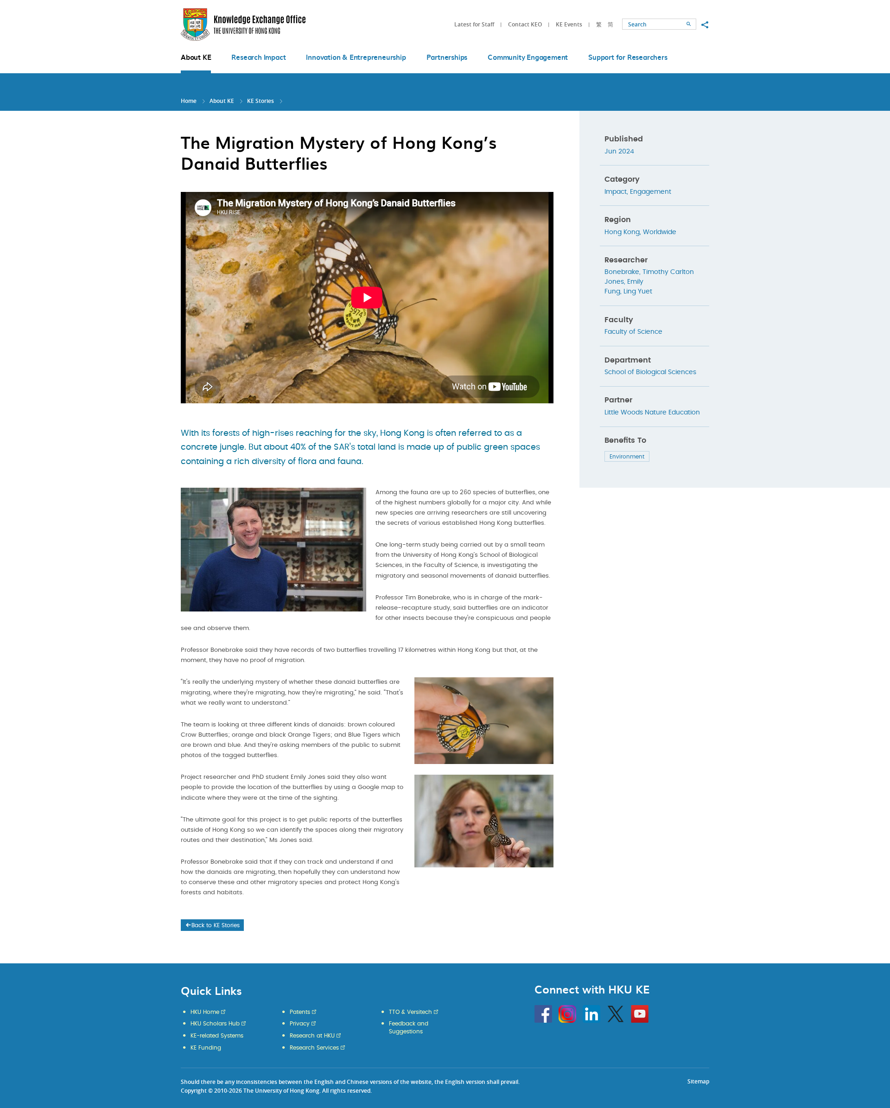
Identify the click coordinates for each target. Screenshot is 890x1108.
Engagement (650, 192)
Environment (627, 456)
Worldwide (659, 232)
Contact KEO (525, 24)
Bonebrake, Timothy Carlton (649, 272)
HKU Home (205, 1012)
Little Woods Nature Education (652, 412)
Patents (300, 1012)
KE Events (569, 24)
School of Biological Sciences (650, 372)
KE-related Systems (217, 1035)
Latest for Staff (474, 24)
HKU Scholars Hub (215, 1023)
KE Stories (260, 101)
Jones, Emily (623, 282)
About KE (222, 101)
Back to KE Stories (215, 925)
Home (189, 101)
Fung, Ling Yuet (628, 291)
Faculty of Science (633, 332)
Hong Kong (622, 232)
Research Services (314, 1048)
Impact (615, 192)
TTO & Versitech (410, 1012)
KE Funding (206, 1048)
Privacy (300, 1023)
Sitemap (698, 1081)
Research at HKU (312, 1035)
